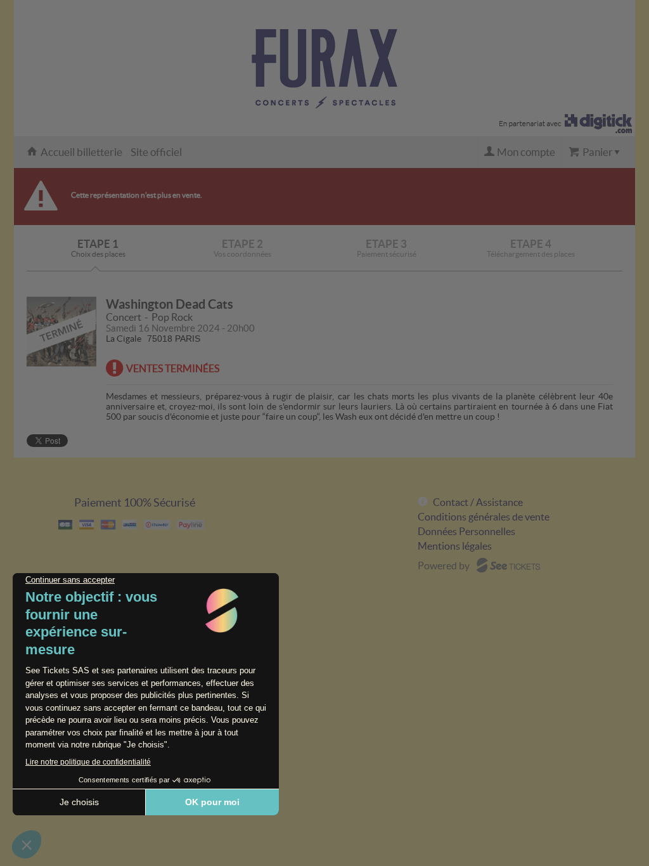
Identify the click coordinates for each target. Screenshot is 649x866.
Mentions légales (455, 546)
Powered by (444, 565)
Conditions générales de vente (483, 516)
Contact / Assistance (478, 502)
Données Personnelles (466, 531)
